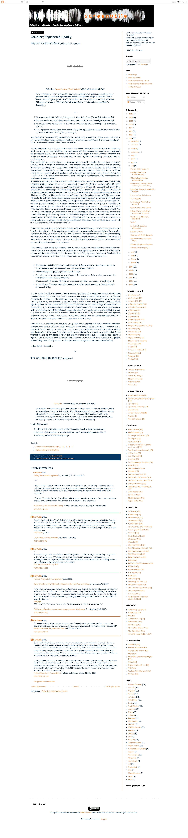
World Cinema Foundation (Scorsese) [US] (138, 598)
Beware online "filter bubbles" (68, 89)
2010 (131, 267)
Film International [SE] (136, 545)
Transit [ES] (132, 416)
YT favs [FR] (133, 674)
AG (129, 764)
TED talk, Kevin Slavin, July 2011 (46, 565)
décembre (135, 141)
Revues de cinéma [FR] (137, 350)
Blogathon (132, 758)
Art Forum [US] (134, 511)
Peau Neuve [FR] (134, 344)
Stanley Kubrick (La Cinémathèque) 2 (138, 173)
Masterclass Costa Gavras (140, 208)
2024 (131, 121)
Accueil (75, 687)
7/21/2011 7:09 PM (41, 612)
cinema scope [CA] (135, 518)
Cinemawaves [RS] (135, 524)
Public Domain (85, 812)
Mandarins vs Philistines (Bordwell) (139, 218)
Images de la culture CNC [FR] (140, 325)
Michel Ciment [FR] (135, 433)
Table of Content (134, 78)
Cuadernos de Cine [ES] (137, 395)
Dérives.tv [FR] (134, 313)
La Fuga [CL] (133, 404)
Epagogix (37, 601)
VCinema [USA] (134, 495)
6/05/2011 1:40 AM (41, 509)
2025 (131, 117)
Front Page (132, 75)
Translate (144, 64)
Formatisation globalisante (140, 195)
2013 (131, 131)
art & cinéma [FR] (135, 298)
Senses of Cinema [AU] (137, 585)
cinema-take (133, 373)
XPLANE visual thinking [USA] (140, 634)
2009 (131, 270)
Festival (131, 724)
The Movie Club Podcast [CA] (139, 477)
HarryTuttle (37, 473)
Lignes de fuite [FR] (135, 338)
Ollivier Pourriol (134, 382)
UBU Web (132, 668)
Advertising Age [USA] (137, 610)
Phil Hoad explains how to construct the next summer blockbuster (59, 609)
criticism (46, 458)
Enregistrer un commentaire (44, 681)
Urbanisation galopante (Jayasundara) (139, 179)
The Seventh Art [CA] (136, 468)
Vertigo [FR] (133, 359)
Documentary (133, 755)
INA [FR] (131, 616)
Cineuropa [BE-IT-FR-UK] (138, 530)
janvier (133, 262)
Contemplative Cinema (137, 749)
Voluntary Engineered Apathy (141, 244)
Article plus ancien (113, 687)
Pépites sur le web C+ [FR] (138, 665)
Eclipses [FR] (133, 316)
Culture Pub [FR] (134, 613)
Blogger (104, 819)
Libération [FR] (134, 335)
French (131, 694)
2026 (131, 114)
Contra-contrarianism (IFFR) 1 (48, 447)
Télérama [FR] (133, 356)
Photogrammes (134, 773)
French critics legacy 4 (139, 169)
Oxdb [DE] (132, 575)
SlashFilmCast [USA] (136, 498)
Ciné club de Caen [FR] (137, 307)
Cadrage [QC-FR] (135, 301)
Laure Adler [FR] (134, 442)
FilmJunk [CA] (133, 471)
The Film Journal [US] (136, 591)
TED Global (38, 533)
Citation (39, 458)
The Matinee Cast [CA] (137, 474)
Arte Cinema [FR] (135, 456)
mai (132, 166)
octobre (134, 148)
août (133, 155)
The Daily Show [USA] (136, 631)
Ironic (65, 458)
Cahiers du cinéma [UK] (137, 304)
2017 (131, 128)
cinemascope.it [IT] (135, 521)
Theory (131, 733)
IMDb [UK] (132, 560)
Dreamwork (132, 767)
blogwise (131, 740)
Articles (132, 98)
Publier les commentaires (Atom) (54, 691)
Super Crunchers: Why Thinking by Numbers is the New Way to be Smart (62, 584)
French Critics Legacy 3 (140, 248)
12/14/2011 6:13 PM (41, 632)
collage (131, 730)
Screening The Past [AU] (137, 581)
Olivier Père (132, 385)
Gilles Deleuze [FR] (135, 429)
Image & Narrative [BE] (137, 557)
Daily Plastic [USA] (135, 492)
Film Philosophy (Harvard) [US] (140, 548)
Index (130, 779)
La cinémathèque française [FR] (140, 462)
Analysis (131, 709)
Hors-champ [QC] (135, 322)
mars (133, 256)
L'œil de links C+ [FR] (136, 619)
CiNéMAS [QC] (134, 310)
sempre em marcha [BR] (137, 413)
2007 (131, 277)
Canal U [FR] (133, 465)
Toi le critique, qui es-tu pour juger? (47, 673)
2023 (131, 124)
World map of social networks (46, 538)
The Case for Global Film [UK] (140, 588)
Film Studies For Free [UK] (138, 551)
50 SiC (133, 222)
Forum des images (135, 376)
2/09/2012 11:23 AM (41, 676)
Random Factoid (134, 727)
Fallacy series (133, 746)
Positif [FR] (132, 347)
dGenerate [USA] (134, 539)
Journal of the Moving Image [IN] (140, 563)
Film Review (133, 721)
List (129, 737)
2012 (131, 135)
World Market (133, 706)
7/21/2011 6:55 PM (41, 568)
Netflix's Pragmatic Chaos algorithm (48, 579)
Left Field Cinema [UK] (137, 484)
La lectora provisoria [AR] (138, 407)
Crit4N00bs (132, 700)
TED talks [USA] (134, 625)
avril (133, 252)
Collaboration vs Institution (47, 450)
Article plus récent (38, 687)
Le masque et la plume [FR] (138, 436)
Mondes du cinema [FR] (137, 341)
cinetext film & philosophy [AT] (140, 527)
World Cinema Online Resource (140, 84)
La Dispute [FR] (134, 439)
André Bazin (132, 761)
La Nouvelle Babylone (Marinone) (138, 227)
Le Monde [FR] (134, 329)
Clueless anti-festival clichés (141, 235)
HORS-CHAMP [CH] (136, 319)
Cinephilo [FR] (133, 459)
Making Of (132, 654)
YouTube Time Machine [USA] (139, 671)
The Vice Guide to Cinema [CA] (140, 480)
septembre (135, 152)
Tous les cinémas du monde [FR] (140, 450)
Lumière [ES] (133, 410)
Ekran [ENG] (133, 542)
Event (130, 712)
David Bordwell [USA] (136, 536)
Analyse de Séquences (136, 370)
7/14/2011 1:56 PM (40, 541)
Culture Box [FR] (134, 453)
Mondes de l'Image (135, 379)
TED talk (58, 404)
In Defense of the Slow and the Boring (48, 506)
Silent (130, 776)
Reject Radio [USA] (135, 501)
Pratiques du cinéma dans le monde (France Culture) (141, 185)
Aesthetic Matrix (134, 87)
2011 (130, 138)
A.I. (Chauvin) (135, 198)
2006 (131, 281)
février (133, 259)
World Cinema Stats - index (138, 81)
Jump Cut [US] (133, 566)
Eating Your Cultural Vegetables (46, 476)
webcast (131, 715)
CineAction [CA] (134, 515)
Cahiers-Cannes (136, 232)
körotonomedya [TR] (136, 569)
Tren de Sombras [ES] (136, 419)
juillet (133, 159)
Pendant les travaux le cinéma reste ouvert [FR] (139, 446)
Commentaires (135, 102)
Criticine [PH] (133, 533)
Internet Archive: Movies (137, 648)
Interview (131, 718)
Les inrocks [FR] (134, 332)
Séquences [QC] (134, 353)
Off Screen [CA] (134, 572)
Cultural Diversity (55, 458)
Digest (130, 752)
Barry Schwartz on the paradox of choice (50, 628)
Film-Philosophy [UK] (136, 554)
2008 (131, 274)
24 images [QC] (134, 295)
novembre (135, 145)
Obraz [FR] (132, 662)
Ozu (129, 770)
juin (132, 162)
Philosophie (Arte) (135, 622)
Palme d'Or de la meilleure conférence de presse (140, 212)
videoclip (71, 458)
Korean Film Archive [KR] (138, 651)
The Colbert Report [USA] (138, 628)
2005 (131, 284)
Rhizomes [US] (134, 579)
